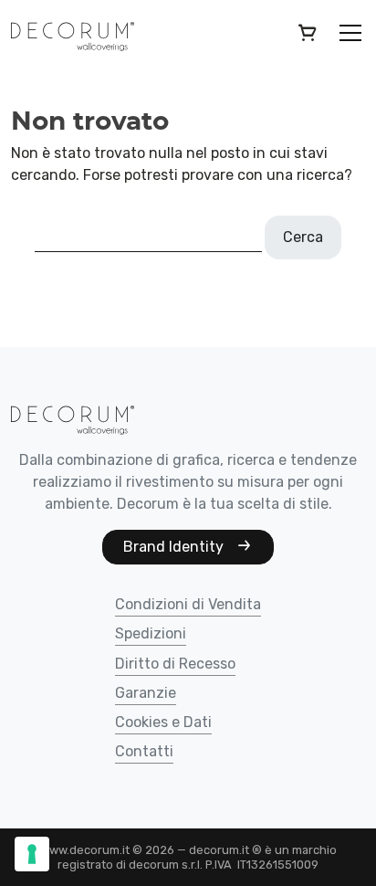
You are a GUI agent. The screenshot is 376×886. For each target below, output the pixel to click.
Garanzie (145, 693)
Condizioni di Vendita (188, 605)
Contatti (144, 752)
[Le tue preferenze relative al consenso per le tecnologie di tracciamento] (32, 854)
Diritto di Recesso (175, 664)
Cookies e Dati (163, 723)
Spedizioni (150, 634)
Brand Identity (175, 546)
